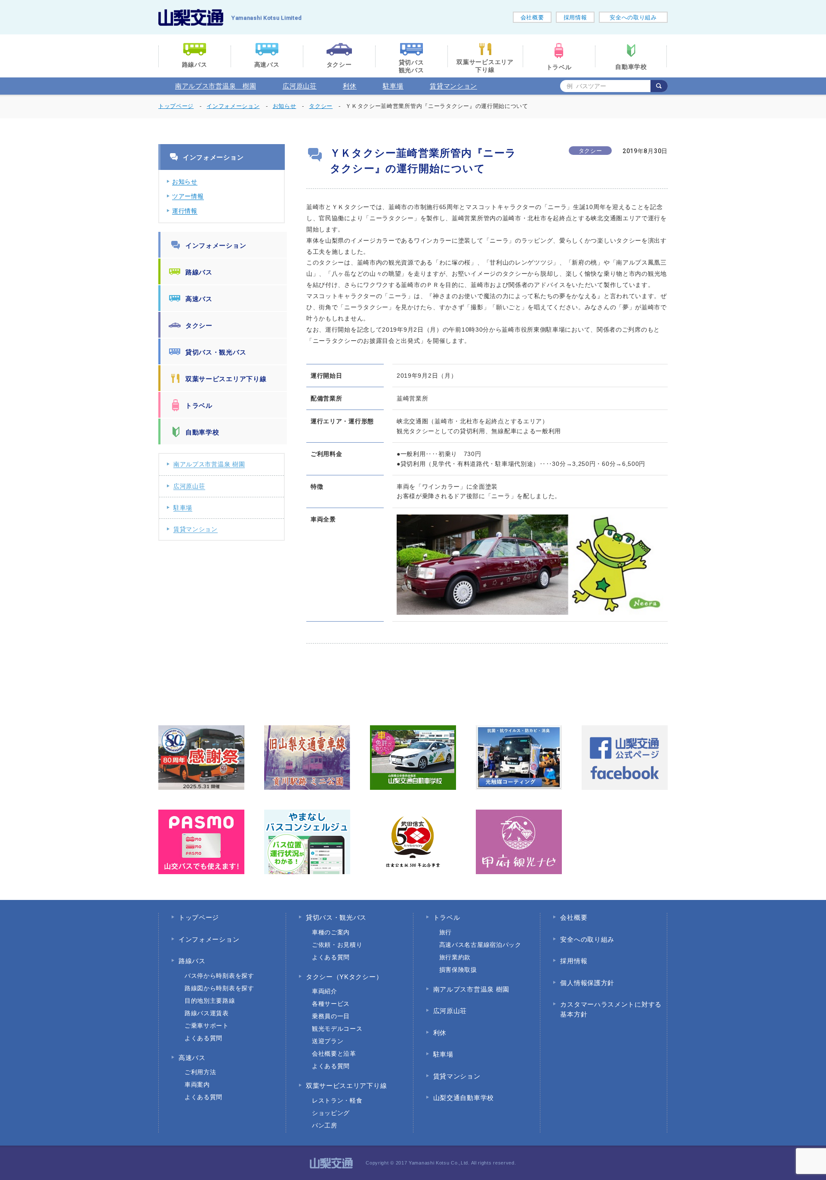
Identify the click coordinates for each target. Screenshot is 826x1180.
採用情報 (575, 17)
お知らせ (184, 181)
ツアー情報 (188, 196)
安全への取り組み (633, 17)
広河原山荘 (300, 85)
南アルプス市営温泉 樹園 (215, 85)
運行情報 (184, 210)
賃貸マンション (453, 85)
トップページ (176, 106)
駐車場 (393, 85)
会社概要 (532, 17)
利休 (349, 85)
